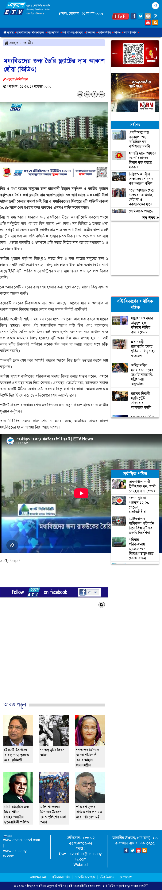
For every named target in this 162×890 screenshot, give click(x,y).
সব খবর (149, 217)
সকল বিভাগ (130, 32)
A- (87, 94)
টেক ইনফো (107, 877)
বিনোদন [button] (91, 32)
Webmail (80, 864)
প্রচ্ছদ (13, 42)
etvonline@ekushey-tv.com (86, 856)
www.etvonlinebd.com (21, 839)
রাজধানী (30, 32)
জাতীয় (28, 42)
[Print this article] (80, 94)
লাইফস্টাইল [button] (105, 32)
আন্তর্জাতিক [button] (53, 32)
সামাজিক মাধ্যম (85, 877)
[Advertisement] (54, 661)
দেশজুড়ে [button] (39, 32)
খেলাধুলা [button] (79, 32)
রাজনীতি (21, 32)
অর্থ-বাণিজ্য (68, 32)
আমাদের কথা (38, 877)
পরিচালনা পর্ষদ (61, 877)
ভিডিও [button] (118, 32)
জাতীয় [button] (10, 32)
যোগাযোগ (126, 877)
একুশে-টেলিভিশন (56, 886)
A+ (102, 94)
